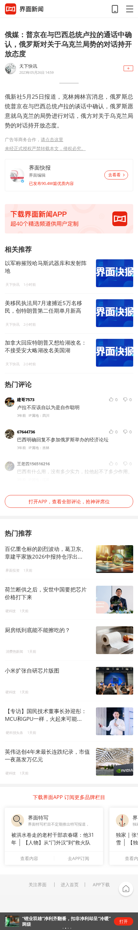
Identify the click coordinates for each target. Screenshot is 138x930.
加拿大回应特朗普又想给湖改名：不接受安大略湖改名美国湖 (46, 346)
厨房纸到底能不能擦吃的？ (37, 630)
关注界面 (38, 884)
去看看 (114, 174)
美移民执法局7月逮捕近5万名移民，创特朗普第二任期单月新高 (43, 306)
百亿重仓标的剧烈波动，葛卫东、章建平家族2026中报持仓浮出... (46, 552)
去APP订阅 (78, 858)
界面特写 (38, 817)
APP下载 (101, 884)
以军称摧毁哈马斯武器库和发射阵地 (46, 266)
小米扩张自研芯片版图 (32, 670)
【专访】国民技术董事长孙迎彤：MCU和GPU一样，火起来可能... (46, 714)
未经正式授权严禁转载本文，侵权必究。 (45, 148)
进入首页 (70, 884)
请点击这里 (52, 139)
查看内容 (29, 858)
